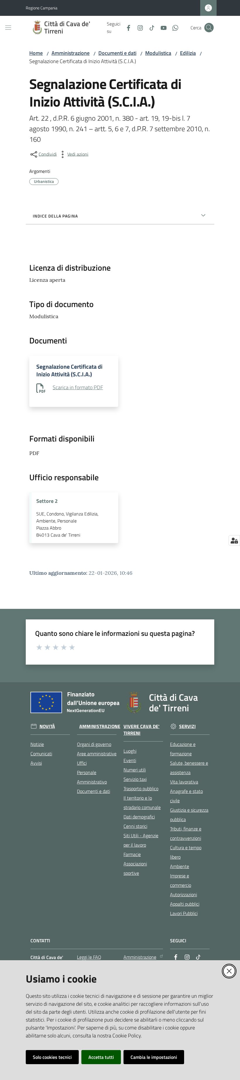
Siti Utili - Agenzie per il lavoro (141, 840)
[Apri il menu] (8, 27)
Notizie (37, 744)
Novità (47, 726)
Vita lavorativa (184, 781)
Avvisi (36, 762)
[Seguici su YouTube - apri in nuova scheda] (161, 27)
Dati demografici (139, 816)
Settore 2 (47, 501)
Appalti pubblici (184, 903)
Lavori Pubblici (184, 913)
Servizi (187, 726)
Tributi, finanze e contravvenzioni (185, 833)
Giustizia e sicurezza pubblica (189, 814)
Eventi (130, 760)
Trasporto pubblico (141, 788)
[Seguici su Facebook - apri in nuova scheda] (126, 27)
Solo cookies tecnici (52, 1057)
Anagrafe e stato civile (186, 796)
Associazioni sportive (135, 868)
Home (36, 53)
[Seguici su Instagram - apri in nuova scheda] (138, 27)
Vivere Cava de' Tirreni (142, 730)
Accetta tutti (101, 1057)
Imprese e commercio (180, 880)
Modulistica (158, 53)
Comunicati (41, 753)
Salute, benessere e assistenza (189, 767)
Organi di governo (94, 744)
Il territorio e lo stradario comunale (142, 802)
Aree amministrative (96, 753)
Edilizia (188, 53)
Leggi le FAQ (89, 957)
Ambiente (179, 866)
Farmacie (132, 854)
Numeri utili (135, 769)
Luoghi (130, 750)
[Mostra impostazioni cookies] (234, 540)
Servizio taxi (135, 779)
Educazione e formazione (183, 749)
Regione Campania (41, 8)
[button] (209, 27)
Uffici (82, 762)
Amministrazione (71, 53)
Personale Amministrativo (92, 777)
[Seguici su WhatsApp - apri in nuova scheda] (173, 27)
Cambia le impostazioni (154, 1057)
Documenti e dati (117, 53)
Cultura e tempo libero (185, 852)
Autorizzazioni (183, 894)
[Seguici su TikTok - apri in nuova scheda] (149, 27)
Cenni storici (135, 826)
